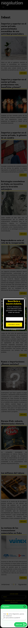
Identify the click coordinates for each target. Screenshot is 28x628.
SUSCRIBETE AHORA (14, 324)
